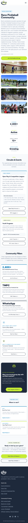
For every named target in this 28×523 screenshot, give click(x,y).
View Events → (14, 354)
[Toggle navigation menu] (25, 2)
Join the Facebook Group (14, 58)
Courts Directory (5, 486)
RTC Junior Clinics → (14, 243)
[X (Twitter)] (18, 516)
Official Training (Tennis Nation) (10, 511)
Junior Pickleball (5, 509)
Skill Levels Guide (5, 501)
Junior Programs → (14, 239)
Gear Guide (4, 493)
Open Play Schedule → (14, 460)
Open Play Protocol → (14, 208)
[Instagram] (12, 516)
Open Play (4, 488)
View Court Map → (14, 334)
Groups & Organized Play (8, 491)
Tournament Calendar (7, 506)
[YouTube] (10, 516)
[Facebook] (15, 516)
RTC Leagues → (14, 213)
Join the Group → (14, 278)
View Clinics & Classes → (14, 456)
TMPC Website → (14, 296)
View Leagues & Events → (14, 389)
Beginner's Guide (5, 504)
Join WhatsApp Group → (14, 314)
